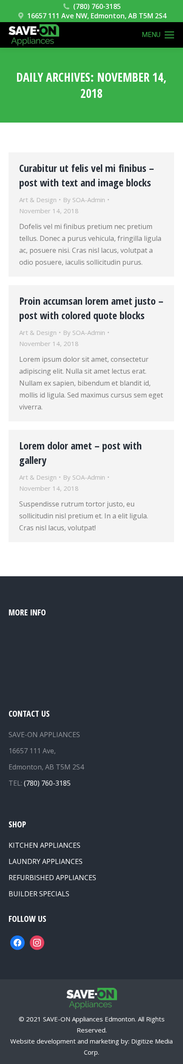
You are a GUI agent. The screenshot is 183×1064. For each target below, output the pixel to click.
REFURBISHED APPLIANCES (52, 877)
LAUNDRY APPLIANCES (46, 861)
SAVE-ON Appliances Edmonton (89, 1019)
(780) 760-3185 (97, 6)
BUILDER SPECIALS (39, 893)
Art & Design (38, 199)
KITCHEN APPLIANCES (44, 845)
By (84, 199)
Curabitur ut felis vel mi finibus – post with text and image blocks (86, 175)
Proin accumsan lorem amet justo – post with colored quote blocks (91, 308)
